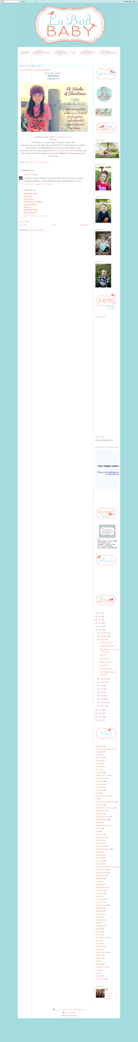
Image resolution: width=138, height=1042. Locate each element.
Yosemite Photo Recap (107, 646)
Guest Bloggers (100, 837)
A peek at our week (106, 643)
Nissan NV (99, 902)
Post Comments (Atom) (36, 230)
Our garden (99, 911)
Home (54, 225)
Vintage (98, 970)
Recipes (98, 932)
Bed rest (102, 655)
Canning (98, 763)
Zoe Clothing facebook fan (64, 151)
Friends (97, 822)
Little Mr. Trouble (101, 873)
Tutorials (98, 964)
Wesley (97, 976)
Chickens (98, 766)
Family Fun (99, 805)
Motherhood (99, 893)
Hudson (98, 852)
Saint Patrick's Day (101, 937)
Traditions (98, 958)
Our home (98, 914)
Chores (97, 769)
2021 (100, 613)
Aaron (97, 755)
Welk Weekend (105, 659)
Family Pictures (100, 811)
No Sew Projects (101, 905)
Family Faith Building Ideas (104, 802)
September (104, 679)
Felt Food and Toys (102, 817)
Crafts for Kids (100, 778)
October (103, 639)
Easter (97, 793)
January (103, 706)
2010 (100, 713)
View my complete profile (110, 996)
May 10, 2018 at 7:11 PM (35, 216)
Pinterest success (105, 662)
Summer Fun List (101, 952)
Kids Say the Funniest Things (105, 867)
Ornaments (99, 908)
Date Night (99, 787)
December (103, 633)
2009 (100, 717)
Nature (97, 896)
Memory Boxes (100, 887)
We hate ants (104, 665)
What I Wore (99, 979)
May (102, 692)
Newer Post (23, 225)
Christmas (98, 772)
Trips (97, 961)
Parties (97, 917)
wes (96, 973)
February (103, 702)
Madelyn (98, 884)
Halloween (99, 843)
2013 (100, 626)
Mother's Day (100, 890)
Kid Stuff (98, 864)
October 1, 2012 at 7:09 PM (37, 184)
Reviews (98, 935)
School (97, 940)
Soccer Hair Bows (106, 669)
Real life (98, 929)
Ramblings (99, 926)
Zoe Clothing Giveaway (62, 137)
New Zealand (100, 899)
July (101, 685)
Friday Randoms (101, 820)
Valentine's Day (100, 967)
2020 (100, 616)
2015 (100, 620)
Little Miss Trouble (101, 870)
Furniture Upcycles (101, 825)
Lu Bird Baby (100, 876)
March (102, 699)
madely (97, 881)
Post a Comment (24, 221)
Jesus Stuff (99, 861)
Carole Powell (28, 175)
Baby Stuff (99, 758)
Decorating (99, 790)
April (102, 696)
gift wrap (98, 828)
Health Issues (99, 846)
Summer (98, 949)
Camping (98, 761)
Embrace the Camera (102, 796)
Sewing (98, 943)
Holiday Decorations (102, 849)
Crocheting (99, 784)
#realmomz (99, 746)
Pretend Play (99, 920)
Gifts (97, 831)
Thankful (98, 955)
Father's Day (99, 814)
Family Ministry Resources (104, 808)
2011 (100, 710)
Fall (96, 799)
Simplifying (99, 946)
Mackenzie (99, 878)
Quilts (97, 923)
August (102, 682)
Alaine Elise (53, 75)
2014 (100, 623)
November (104, 636)
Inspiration (99, 855)
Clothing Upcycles (101, 775)
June (102, 689)
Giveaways (99, 834)
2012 (100, 630)
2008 (100, 720)
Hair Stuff (98, 840)
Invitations (99, 858)
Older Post (84, 225)
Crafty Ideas (99, 781)
